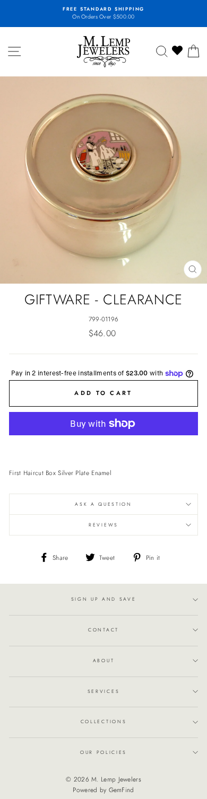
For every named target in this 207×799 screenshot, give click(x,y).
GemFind (121, 790)
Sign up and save (103, 598)
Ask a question (103, 504)
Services (103, 691)
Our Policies (103, 752)
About (103, 660)
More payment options (104, 446)
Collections (103, 721)
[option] (103, 13)
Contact (103, 629)
